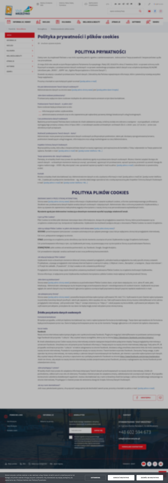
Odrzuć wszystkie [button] (121, 477)
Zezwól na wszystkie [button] (150, 477)
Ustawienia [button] (95, 477)
